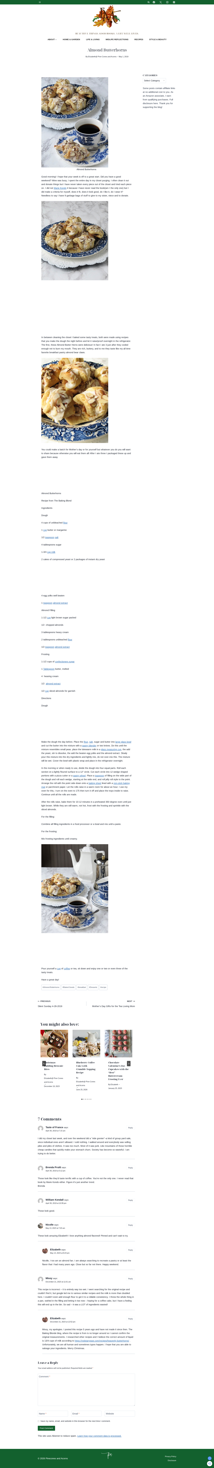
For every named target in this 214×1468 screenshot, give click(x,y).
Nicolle (50, 1224)
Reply (130, 1128)
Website (110, 1413)
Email (75, 1413)
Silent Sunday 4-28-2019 (50, 1003)
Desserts (93, 987)
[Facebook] (154, 2)
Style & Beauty (158, 39)
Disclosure (172, 1460)
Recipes (138, 39)
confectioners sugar (65, 661)
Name (42, 1413)
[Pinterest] (174, 2)
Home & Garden (71, 39)
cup (45, 530)
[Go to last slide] (44, 1063)
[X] (160, 2)
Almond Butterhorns (51, 987)
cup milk (51, 552)
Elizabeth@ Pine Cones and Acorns (102, 57)
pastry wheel (79, 775)
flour (65, 522)
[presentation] (54, 1043)
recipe (103, 987)
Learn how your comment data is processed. (99, 1436)
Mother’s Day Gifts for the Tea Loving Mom (113, 1003)
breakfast (82, 987)
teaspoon (49, 537)
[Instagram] (167, 2)
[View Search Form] (149, 2)
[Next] (129, 1063)
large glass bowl (123, 742)
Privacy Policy (170, 1456)
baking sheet (95, 783)
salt (56, 537)
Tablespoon (49, 669)
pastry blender (89, 745)
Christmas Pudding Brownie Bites (53, 1066)
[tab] (81, 1099)
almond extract (60, 603)
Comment (44, 1376)
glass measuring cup (111, 749)
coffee (67, 968)
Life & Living (93, 39)
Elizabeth (114, 1084)
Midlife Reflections (117, 39)
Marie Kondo (60, 188)
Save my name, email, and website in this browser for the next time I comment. (75, 1421)
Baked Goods (68, 987)
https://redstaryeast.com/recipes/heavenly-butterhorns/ (102, 1341)
